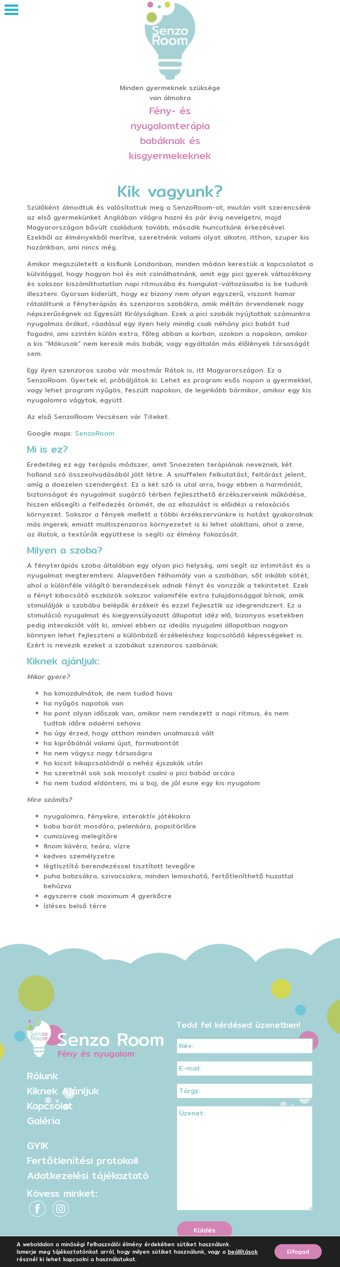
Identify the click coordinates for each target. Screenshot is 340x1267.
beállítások (243, 1251)
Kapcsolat (50, 1105)
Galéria (43, 1120)
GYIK (38, 1145)
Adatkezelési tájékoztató (88, 1175)
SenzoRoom (94, 433)
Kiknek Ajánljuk (63, 1090)
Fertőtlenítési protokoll (82, 1160)
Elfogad (298, 1251)
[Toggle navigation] (11, 9)
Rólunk (42, 1075)
